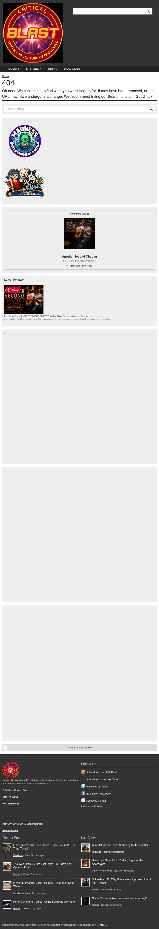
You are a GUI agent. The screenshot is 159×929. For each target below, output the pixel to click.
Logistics (12, 69)
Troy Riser (101, 924)
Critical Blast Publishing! (31, 823)
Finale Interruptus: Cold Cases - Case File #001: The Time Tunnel (44, 846)
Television (18, 855)
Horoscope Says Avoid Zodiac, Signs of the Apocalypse (117, 862)
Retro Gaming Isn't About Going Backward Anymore (44, 901)
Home (5, 76)
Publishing (33, 69)
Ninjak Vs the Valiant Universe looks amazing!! (119, 898)
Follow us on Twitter (97, 786)
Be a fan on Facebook (98, 793)
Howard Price (21, 790)
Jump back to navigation (79, 747)
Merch (52, 69)
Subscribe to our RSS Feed (101, 772)
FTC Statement (10, 803)
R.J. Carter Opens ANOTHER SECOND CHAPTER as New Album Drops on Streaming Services (46, 316)
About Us (13, 796)
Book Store (72, 69)
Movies (95, 870)
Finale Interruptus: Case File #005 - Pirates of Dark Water (43, 884)
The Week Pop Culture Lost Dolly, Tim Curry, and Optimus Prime (42, 865)
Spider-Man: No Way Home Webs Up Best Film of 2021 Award (121, 881)
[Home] (33, 32)
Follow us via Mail (96, 800)
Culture (16, 874)
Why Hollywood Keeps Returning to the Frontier (120, 845)
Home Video (106, 870)
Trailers (95, 904)
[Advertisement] (20, 396)
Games (16, 908)
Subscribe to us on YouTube (102, 779)
